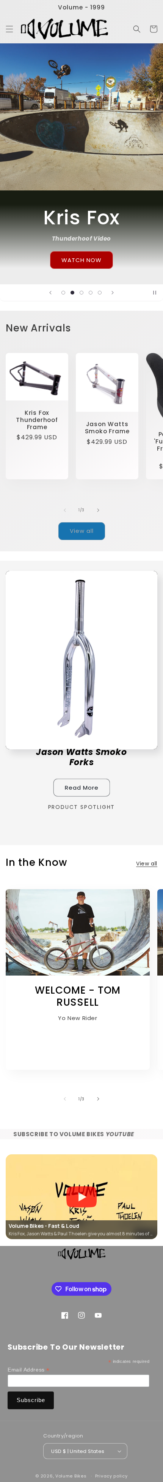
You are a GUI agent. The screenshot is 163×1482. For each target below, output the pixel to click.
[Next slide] (112, 292)
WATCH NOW (81, 260)
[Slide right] (98, 510)
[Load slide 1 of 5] (63, 292)
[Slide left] (64, 510)
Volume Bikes (70, 1476)
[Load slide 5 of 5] (99, 292)
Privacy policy (111, 1476)
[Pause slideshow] (154, 292)
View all (82, 531)
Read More (82, 788)
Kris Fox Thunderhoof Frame (37, 420)
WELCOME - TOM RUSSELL (78, 996)
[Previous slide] (50, 292)
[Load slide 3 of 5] (81, 292)
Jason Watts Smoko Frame (107, 427)
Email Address (29, 1369)
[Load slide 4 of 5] (90, 292)
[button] (9, 29)
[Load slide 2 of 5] (72, 292)
